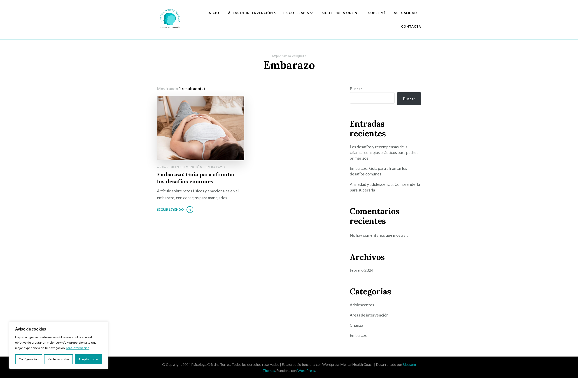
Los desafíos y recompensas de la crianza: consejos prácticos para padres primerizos (384, 152)
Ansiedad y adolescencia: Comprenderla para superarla (385, 187)
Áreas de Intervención (250, 13)
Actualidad (405, 13)
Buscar (356, 88)
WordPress (306, 370)
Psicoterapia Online (339, 13)
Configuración (29, 359)
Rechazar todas (58, 359)
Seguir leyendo (170, 209)
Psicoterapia (296, 13)
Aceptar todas (88, 359)
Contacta (411, 26)
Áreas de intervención (179, 167)
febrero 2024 (361, 270)
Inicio (213, 13)
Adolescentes (362, 304)
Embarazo (215, 167)
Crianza (356, 325)
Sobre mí (376, 13)
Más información (77, 348)
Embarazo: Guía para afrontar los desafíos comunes (196, 178)
